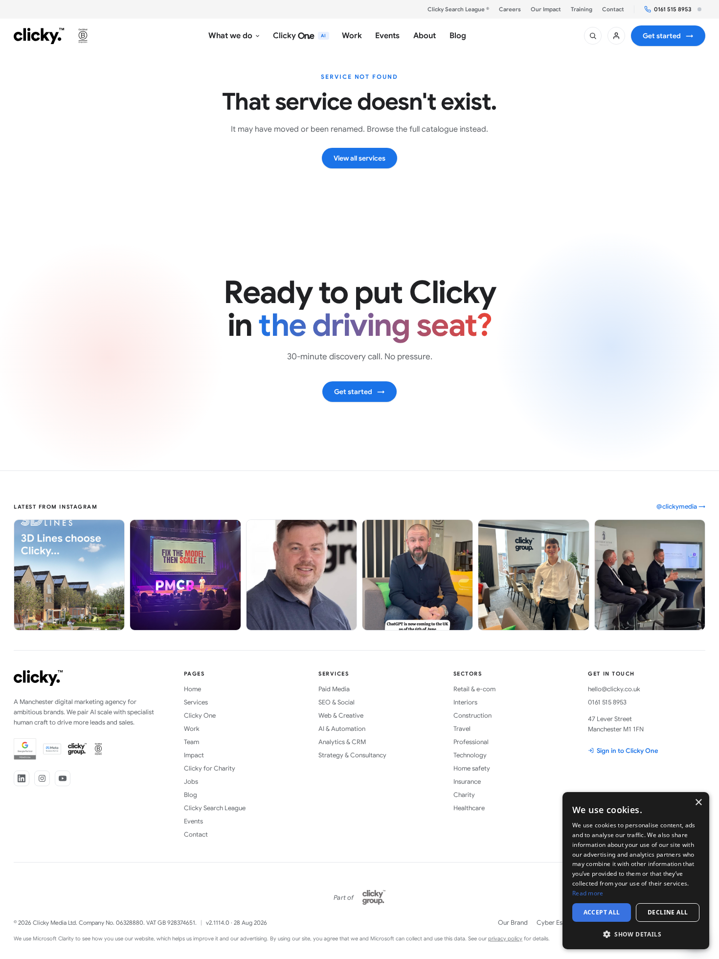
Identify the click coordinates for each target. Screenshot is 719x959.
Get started (668, 35)
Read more (588, 893)
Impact (194, 755)
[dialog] (635, 870)
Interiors (465, 702)
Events (193, 821)
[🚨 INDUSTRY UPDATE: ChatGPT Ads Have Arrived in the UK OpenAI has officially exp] (417, 575)
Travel (462, 729)
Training (581, 9)
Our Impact (546, 9)
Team (191, 742)
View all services (359, 158)
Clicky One (200, 715)
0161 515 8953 (673, 9)
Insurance (467, 781)
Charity (464, 795)
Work (192, 729)
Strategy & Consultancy (352, 755)
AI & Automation (341, 729)
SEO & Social (336, 702)
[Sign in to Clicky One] (616, 36)
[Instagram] (42, 778)
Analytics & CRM (342, 742)
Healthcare (469, 808)
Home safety (471, 768)
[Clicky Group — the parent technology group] (373, 897)
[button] (635, 933)
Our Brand (513, 922)
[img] (699, 9)
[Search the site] (593, 36)
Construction (472, 715)
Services (196, 702)
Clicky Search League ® (458, 9)
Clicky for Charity (209, 768)
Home (192, 689)
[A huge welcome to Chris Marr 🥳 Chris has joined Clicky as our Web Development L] (301, 575)
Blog (190, 795)
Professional (471, 742)
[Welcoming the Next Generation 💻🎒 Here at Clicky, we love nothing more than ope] (533, 575)
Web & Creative (340, 715)
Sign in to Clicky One (627, 751)
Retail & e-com (474, 689)
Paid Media (334, 689)
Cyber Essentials (560, 922)
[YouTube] (62, 778)
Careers (510, 9)
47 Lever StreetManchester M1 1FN (616, 724)
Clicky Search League (215, 808)
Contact (613, 9)
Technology (470, 755)
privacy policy (505, 938)
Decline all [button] (668, 912)
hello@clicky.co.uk (614, 689)
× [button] (698, 802)
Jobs (191, 781)
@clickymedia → (680, 506)
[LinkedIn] (21, 778)
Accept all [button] (602, 912)
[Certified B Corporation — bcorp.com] (83, 36)
